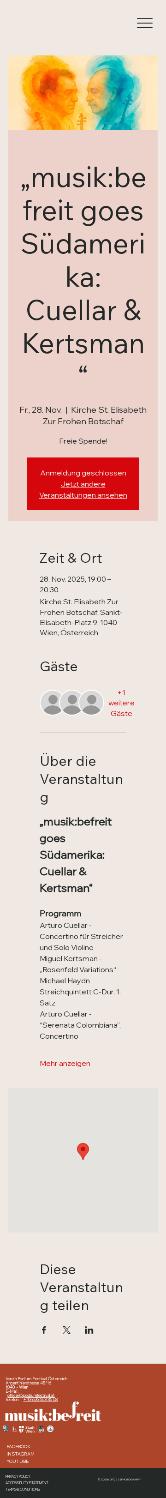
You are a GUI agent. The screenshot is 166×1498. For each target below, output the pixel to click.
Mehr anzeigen (65, 1063)
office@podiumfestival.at (31, 1395)
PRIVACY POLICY (18, 1476)
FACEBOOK (18, 1446)
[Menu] (144, 23)
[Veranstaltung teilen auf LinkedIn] (89, 1330)
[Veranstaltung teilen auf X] (66, 1330)
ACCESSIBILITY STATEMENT (27, 1483)
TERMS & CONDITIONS (23, 1489)
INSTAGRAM (20, 1453)
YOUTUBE (17, 1461)
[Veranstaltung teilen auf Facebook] (44, 1330)
